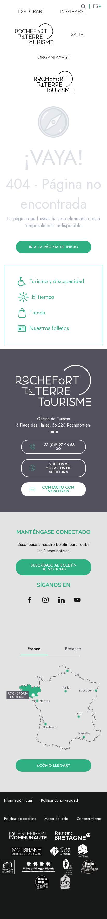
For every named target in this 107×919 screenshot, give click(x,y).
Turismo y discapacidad (56, 281)
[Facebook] (30, 600)
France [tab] (34, 649)
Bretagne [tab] (73, 649)
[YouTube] (77, 600)
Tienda (37, 313)
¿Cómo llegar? (53, 765)
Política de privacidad (59, 800)
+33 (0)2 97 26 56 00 (58, 447)
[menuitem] (30, 11)
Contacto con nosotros (58, 489)
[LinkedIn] (61, 600)
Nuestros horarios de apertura (58, 468)
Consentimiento (89, 818)
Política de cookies (20, 818)
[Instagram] (46, 600)
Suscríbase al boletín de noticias (54, 567)
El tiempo (43, 297)
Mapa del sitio (56, 818)
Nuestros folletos (49, 328)
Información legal (18, 800)
